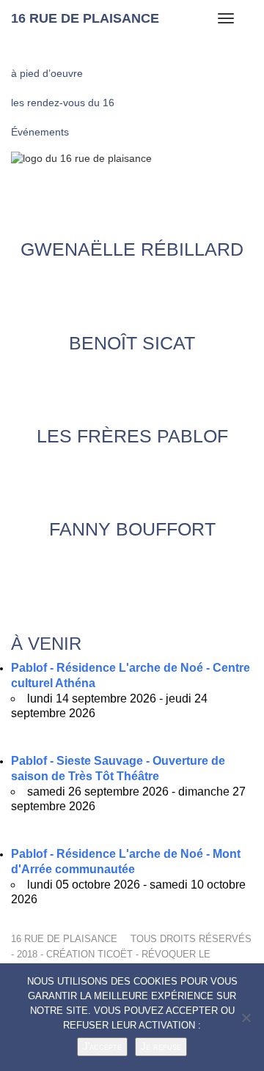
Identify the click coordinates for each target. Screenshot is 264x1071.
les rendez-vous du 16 (62, 102)
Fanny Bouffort (132, 529)
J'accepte (102, 1046)
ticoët (115, 954)
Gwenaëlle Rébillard (132, 249)
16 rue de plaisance (85, 18)
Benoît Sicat (132, 342)
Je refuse (161, 1046)
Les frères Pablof (132, 435)
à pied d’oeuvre (47, 73)
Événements (40, 132)
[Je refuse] (245, 1017)
